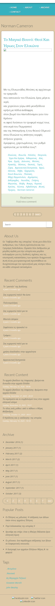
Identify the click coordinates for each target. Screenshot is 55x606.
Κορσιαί (38, 183)
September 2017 (13, 487)
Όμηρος (11, 189)
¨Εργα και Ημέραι (16, 158)
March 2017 (11, 459)
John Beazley (12, 587)
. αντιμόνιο (11, 568)
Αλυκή (41, 186)
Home (14, 7)
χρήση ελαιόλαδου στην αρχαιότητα (19, 351)
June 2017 (10, 476)
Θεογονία (42, 155)
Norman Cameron (25, 189)
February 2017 (12, 453)
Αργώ (41, 167)
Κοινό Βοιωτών (15, 174)
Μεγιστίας (12, 183)
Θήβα (19, 170)
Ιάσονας (11, 170)
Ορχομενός (29, 170)
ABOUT (29, 7)
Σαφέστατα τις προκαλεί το (15, 327)
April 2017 (10, 465)
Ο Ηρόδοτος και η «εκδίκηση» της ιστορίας (22, 417)
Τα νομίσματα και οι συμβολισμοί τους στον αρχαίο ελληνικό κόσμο (26, 400)
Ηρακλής (12, 164)
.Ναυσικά (10, 573)
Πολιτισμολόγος (10, 302)
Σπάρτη (35, 180)
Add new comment (26, 201)
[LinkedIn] (27, 601)
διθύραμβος (13, 180)
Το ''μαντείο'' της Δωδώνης (15, 286)
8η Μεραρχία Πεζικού (16, 578)
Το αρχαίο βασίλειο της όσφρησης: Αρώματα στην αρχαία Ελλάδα (25, 391)
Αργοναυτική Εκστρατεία (26, 167)
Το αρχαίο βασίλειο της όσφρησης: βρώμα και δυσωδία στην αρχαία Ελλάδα (23, 382)
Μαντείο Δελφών (10, 319)
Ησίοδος (32, 155)
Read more (26, 197)
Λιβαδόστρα (31, 186)
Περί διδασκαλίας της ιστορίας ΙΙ (20, 526)
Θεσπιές (31, 164)
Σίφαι (10, 167)
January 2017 (12, 447)
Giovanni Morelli (14, 582)
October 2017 (12, 493)
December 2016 (13, 442)
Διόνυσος (26, 161)
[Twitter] (38, 598)
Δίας (41, 158)
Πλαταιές (28, 174)
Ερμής (17, 161)
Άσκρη (29, 183)
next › (38, 214)
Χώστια (20, 186)
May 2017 (10, 470)
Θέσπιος (22, 164)
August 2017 (11, 482)
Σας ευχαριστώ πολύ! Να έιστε (16, 294)
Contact (16, 12)
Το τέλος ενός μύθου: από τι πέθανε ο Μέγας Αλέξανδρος (23, 410)
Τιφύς (39, 164)
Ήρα (10, 161)
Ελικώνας (12, 155)
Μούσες (35, 161)
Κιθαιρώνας (31, 158)
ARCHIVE (45, 7)
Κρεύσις (11, 186)
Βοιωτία (22, 155)
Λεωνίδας (25, 180)
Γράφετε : (7, 335)
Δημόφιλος (33, 177)
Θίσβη (22, 183)
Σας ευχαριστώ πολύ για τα (15, 311)
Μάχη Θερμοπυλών (17, 177)
